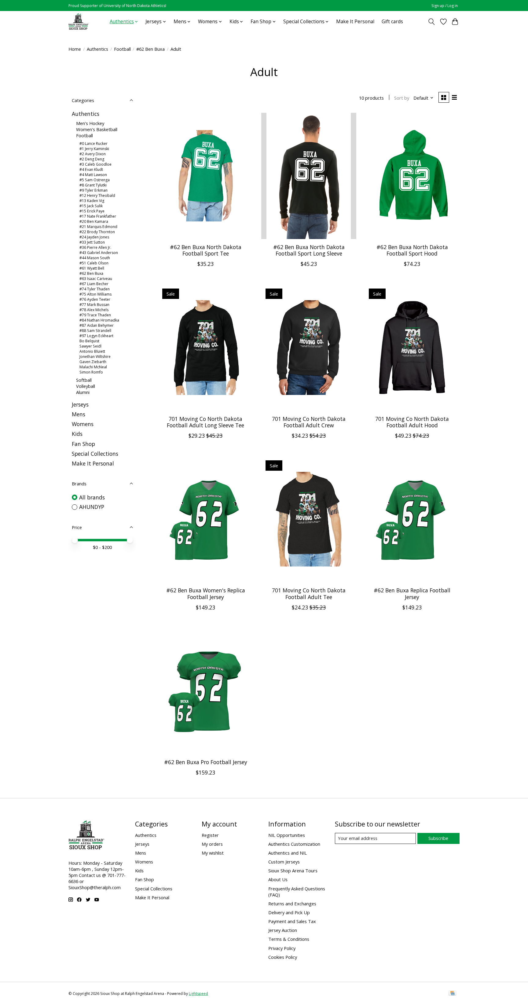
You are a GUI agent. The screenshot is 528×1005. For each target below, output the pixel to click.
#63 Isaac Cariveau (95, 278)
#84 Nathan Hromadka (99, 320)
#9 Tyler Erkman (93, 190)
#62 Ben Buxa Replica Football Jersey (412, 593)
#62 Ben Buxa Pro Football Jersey (205, 762)
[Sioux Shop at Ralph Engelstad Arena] (78, 21)
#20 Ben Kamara (93, 221)
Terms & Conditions (288, 939)
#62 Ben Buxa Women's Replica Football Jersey (205, 593)
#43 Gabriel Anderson (98, 252)
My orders (212, 844)
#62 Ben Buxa (150, 49)
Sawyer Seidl (90, 346)
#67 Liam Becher (93, 283)
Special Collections (95, 453)
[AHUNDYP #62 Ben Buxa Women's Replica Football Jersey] (205, 519)
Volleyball (85, 386)
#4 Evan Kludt (91, 169)
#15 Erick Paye (92, 211)
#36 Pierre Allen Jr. (95, 247)
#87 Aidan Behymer (96, 325)
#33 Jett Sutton (92, 242)
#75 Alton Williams (95, 294)
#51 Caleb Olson (93, 263)
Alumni (83, 392)
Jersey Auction (282, 930)
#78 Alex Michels (93, 309)
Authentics (97, 49)
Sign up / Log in (444, 5)
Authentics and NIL (287, 853)
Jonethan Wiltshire (95, 356)
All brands (92, 497)
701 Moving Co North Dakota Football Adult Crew (309, 422)
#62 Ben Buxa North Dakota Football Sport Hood (412, 250)
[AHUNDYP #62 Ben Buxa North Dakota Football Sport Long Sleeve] (308, 176)
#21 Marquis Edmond (98, 226)
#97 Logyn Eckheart (96, 335)
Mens (78, 414)
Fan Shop (83, 443)
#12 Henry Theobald (97, 195)
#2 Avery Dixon (92, 153)
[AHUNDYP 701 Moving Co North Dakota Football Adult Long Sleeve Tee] (205, 347)
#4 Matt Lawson (93, 174)
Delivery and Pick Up (289, 912)
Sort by (401, 98)
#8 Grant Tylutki (93, 185)
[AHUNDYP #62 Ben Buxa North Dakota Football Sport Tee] (205, 176)
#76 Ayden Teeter (94, 299)
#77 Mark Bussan (94, 304)
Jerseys (80, 404)
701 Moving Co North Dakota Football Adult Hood (412, 422)
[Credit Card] (452, 994)
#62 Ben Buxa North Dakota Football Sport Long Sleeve (309, 250)
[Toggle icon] (431, 21)
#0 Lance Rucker (93, 143)
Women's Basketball (96, 129)
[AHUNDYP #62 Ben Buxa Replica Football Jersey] (412, 519)
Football (122, 49)
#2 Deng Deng (91, 159)
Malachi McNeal (93, 367)
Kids (77, 433)
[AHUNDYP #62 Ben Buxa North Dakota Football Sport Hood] (412, 176)
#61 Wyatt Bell (91, 268)
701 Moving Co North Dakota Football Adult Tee (309, 593)
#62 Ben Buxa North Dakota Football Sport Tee (205, 250)
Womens (83, 424)
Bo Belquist (89, 341)
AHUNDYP (91, 506)
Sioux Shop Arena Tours (292, 870)
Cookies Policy (282, 957)
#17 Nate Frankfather (97, 216)
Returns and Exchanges (292, 903)
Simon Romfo (91, 372)
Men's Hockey (90, 123)
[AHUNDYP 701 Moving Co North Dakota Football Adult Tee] (308, 519)
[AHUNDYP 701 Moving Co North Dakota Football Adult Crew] (308, 347)
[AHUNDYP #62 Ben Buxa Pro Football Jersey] (205, 691)
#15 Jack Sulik (91, 205)
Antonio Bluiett (92, 351)
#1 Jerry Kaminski (94, 148)
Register (210, 835)
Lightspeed (198, 993)
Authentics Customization (294, 844)
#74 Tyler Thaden (94, 289)
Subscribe (438, 838)
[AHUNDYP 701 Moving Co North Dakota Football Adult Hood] (412, 347)
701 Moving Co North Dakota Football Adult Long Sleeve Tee (205, 422)
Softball (84, 380)
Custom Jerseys (284, 862)
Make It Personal (355, 21)
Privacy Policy (281, 948)
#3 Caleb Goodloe (95, 164)
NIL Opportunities (286, 835)
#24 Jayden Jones (94, 237)
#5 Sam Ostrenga (94, 179)
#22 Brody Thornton (97, 231)
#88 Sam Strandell (95, 330)
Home (74, 49)
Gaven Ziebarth (92, 361)
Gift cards (392, 21)
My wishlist (213, 853)
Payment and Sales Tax (292, 921)
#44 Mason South (94, 257)
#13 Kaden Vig (91, 200)
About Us (278, 879)
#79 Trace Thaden (95, 315)
